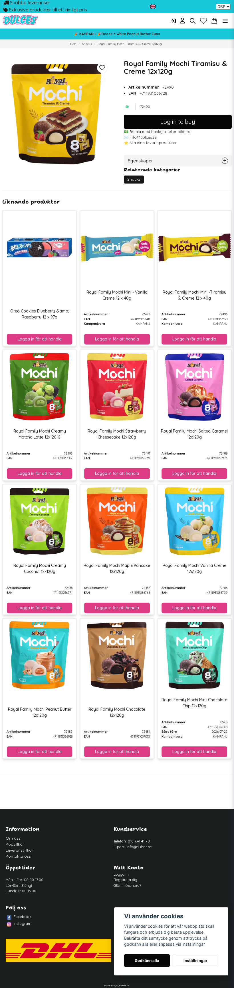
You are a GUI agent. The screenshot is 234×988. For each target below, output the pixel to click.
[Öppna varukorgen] (214, 21)
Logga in (121, 874)
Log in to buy (177, 121)
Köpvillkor (15, 844)
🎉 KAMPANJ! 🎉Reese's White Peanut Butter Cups (117, 34)
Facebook (22, 916)
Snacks (87, 44)
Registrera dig (125, 879)
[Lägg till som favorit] (203, 21)
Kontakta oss (18, 856)
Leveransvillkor (19, 850)
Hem (73, 44)
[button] (153, 6)
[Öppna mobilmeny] (225, 21)
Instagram (22, 923)
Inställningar (195, 960)
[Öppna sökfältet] (192, 21)
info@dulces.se (139, 846)
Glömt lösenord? (127, 885)
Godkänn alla (147, 960)
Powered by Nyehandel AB (117, 985)
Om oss (13, 838)
